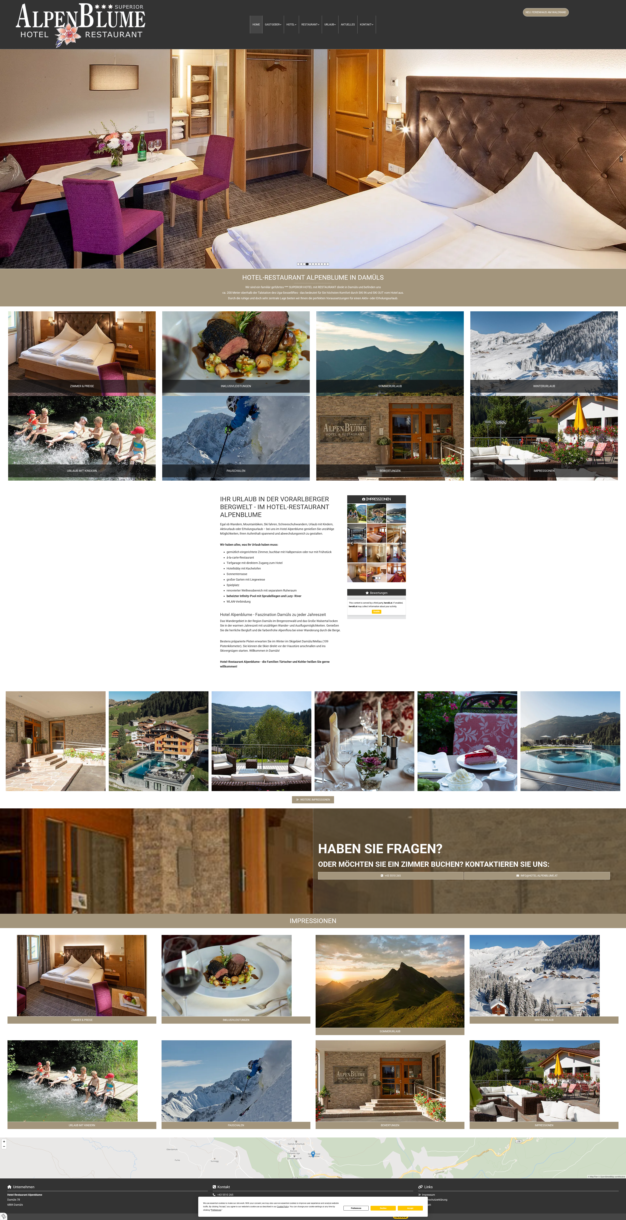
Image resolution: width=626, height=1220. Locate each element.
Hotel (290, 24)
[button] (546, 12)
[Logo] (80, 24)
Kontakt (366, 24)
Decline (383, 1208)
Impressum (428, 1194)
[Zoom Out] (4, 1146)
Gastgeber (272, 24)
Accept (410, 1208)
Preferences (356, 1208)
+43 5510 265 (225, 1194)
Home (256, 24)
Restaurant (309, 24)
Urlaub (329, 24)
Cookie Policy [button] (283, 1206)
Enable (376, 611)
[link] (273, 24)
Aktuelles (348, 24)
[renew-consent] (3, 1216)
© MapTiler (593, 1176)
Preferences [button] (216, 1210)
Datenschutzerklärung (434, 1199)
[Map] (313, 1157)
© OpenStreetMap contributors (611, 1176)
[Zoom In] (4, 1141)
